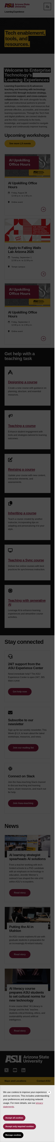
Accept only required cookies (19, 1126)
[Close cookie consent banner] (49, 1092)
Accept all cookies (14, 1118)
